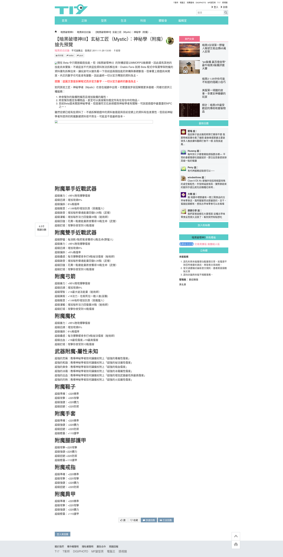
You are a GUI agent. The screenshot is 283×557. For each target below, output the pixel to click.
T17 (71, 9)
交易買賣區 (201, 244)
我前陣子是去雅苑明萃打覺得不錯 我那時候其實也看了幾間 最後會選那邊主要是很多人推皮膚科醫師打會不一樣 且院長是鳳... (203, 139)
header (236, 536)
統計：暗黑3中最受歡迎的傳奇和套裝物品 (214, 108)
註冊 (224, 7)
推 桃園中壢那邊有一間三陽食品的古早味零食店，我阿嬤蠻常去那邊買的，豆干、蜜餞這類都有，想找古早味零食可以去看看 (204, 200)
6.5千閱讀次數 (41, 228)
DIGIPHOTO (201, 2)
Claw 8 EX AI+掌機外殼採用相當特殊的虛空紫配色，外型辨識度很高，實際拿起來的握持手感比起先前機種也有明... (204, 184)
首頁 (64, 20)
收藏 (135, 520)
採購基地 (190, 2)
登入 (215, 7)
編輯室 (182, 20)
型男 (104, 20)
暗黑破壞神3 (67, 32)
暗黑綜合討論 (84, 32)
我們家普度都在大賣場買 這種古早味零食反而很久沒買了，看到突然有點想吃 (203, 215)
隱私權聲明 (87, 546)
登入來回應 (62, 534)
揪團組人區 (214, 244)
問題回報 (113, 546)
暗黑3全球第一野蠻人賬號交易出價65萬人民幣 (214, 48)
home (236, 544)
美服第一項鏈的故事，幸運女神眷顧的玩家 (214, 93)
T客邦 (175, 2)
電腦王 (182, 2)
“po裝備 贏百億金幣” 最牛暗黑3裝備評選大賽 (214, 65)
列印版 (60, 55)
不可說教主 (77, 50)
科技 (143, 20)
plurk (81, 55)
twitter (71, 55)
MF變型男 (212, 2)
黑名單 (182, 284)
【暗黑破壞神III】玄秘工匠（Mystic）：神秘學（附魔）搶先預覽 (109, 42)
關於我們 (59, 546)
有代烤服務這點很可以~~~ (201, 170)
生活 (123, 20)
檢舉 (117, 50)
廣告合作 (101, 546)
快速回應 (150, 520)
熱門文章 (189, 38)
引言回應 (167, 520)
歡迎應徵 (193, 279)
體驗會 (163, 20)
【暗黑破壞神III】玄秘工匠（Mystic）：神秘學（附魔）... (123, 32)
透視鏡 (224, 2)
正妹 (84, 20)
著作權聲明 (73, 546)
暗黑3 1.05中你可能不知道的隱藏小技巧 (214, 80)
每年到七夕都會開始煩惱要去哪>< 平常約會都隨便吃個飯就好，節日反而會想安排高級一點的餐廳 (204, 157)
